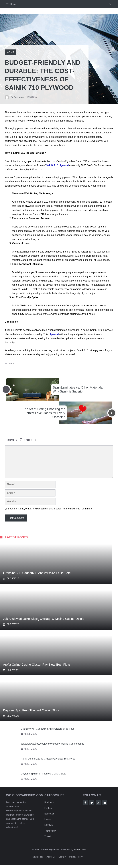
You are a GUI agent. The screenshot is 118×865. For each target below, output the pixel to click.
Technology (50, 830)
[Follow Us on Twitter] (91, 802)
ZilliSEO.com (80, 849)
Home (10, 52)
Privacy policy (76, 857)
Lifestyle (48, 825)
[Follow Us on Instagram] (98, 802)
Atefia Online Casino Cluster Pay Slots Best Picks (37, 664)
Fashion (48, 808)
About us (51, 857)
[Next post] (111, 413)
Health (47, 819)
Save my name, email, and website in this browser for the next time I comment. (50, 508)
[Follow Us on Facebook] (85, 802)
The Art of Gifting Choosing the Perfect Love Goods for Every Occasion (44, 413)
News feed (37, 857)
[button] (110, 4)
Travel (47, 836)
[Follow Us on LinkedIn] (104, 802)
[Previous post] (6, 389)
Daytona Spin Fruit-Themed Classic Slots (31, 710)
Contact (62, 857)
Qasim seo (19, 97)
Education (49, 813)
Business (49, 802)
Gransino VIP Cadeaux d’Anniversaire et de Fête (37, 573)
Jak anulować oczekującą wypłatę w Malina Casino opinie (43, 618)
